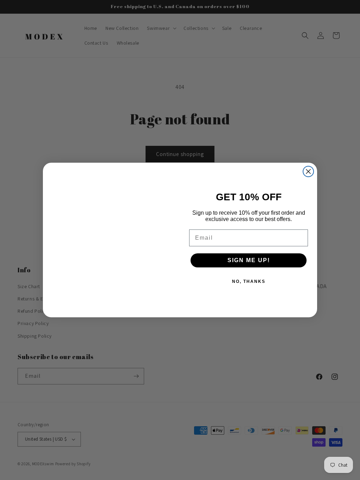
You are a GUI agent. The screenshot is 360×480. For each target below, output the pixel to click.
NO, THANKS (248, 281)
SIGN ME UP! (248, 260)
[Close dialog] (308, 171)
